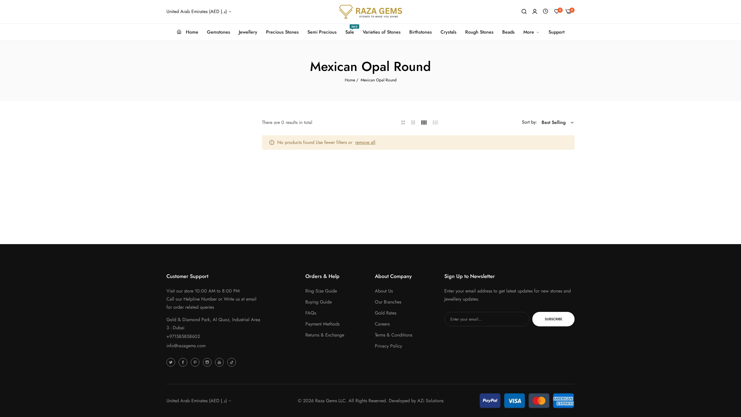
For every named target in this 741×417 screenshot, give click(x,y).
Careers (382, 324)
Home (350, 80)
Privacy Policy (388, 346)
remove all (365, 142)
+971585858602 (183, 336)
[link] (531, 32)
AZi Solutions (430, 400)
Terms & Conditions (393, 335)
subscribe (553, 319)
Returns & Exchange (324, 335)
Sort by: (529, 122)
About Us (384, 291)
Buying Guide (318, 302)
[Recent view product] (545, 11)
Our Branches (388, 302)
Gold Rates (385, 313)
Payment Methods (322, 324)
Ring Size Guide (321, 291)
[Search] (524, 12)
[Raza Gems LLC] (370, 12)
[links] (171, 362)
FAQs (310, 313)
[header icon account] (534, 12)
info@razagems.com (186, 345)
